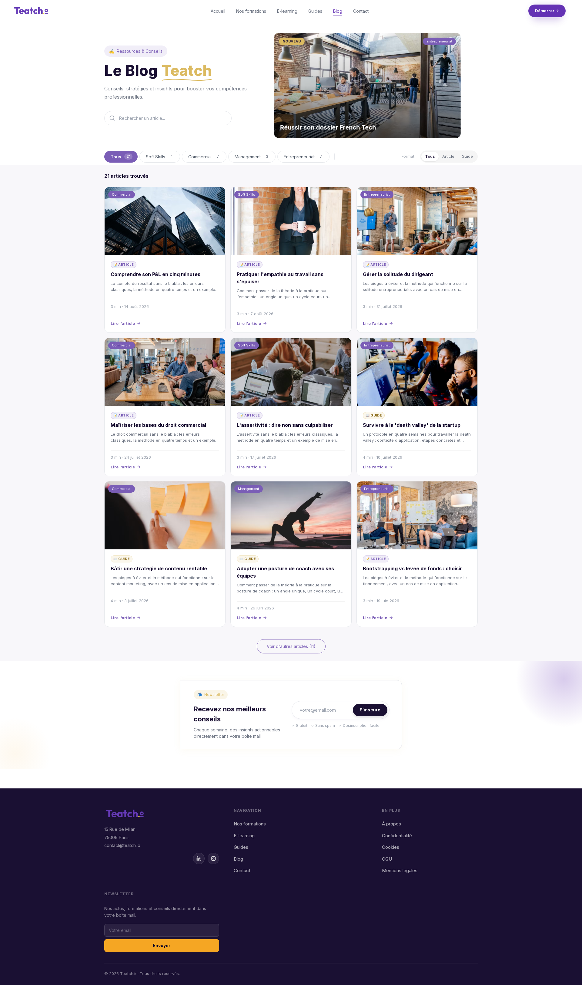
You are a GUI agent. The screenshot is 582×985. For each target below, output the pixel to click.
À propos (391, 824)
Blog (337, 11)
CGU (387, 859)
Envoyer (161, 945)
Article (448, 156)
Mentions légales (399, 870)
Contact (361, 11)
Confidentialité (397, 835)
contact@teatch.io (122, 845)
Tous (430, 156)
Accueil (218, 11)
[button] (367, 85)
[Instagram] (213, 858)
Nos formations (251, 11)
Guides (315, 11)
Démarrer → (547, 10)
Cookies (390, 847)
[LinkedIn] (199, 858)
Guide (467, 156)
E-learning (287, 11)
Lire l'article (123, 323)
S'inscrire (370, 709)
